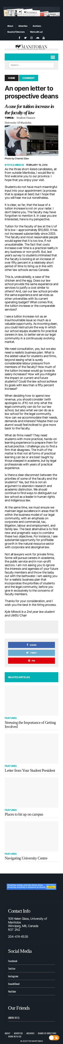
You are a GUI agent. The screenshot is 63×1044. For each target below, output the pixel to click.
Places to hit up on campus (24, 814)
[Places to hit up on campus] (31, 792)
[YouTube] (43, 37)
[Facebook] (19, 37)
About (10, 26)
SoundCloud (13, 984)
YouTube (12, 991)
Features (10, 718)
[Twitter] (25, 37)
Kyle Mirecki (16, 164)
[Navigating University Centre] (31, 836)
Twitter (11, 968)
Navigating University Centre (26, 858)
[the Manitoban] (31, 47)
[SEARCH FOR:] (31, 65)
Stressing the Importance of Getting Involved (30, 724)
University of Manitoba (18, 122)
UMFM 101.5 (13, 1017)
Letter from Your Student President (30, 770)
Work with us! (36, 31)
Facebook (12, 961)
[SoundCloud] (37, 37)
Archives (37, 26)
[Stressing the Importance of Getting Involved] (31, 701)
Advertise (22, 26)
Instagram (13, 976)
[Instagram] (31, 37)
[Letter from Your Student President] (31, 748)
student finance (26, 117)
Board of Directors (16, 31)
